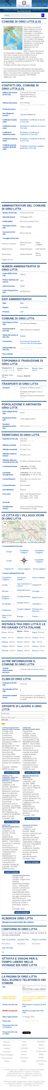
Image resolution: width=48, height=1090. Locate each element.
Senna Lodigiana (36, 53)
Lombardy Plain (23, 939)
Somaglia (35, 591)
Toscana (41, 1048)
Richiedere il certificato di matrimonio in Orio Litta (29, 133)
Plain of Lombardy (9, 939)
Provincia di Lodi (25, 10)
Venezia (35, 646)
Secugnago (6, 604)
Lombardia (24, 307)
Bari (33, 642)
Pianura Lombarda (39, 939)
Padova (20, 651)
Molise (24, 1054)
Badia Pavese (37, 597)
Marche (24, 1051)
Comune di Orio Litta (18, 318)
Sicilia (41, 1045)
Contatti (36, 1082)
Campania (7, 1051)
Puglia (24, 1061)
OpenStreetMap (33, 542)
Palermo (20, 638)
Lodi (21, 312)
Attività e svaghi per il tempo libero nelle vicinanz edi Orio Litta (20, 962)
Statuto (22, 336)
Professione (5, 713)
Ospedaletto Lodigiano (13, 53)
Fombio (35, 616)
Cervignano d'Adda (21, 578)
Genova (35, 638)
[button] (5, 523)
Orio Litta (27, 27)
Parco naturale (7, 354)
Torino (4, 638)
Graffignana (6, 610)
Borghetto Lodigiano (5, 597)
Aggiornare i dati (10, 77)
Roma (4, 632)
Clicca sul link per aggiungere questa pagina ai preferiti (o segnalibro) (34, 998)
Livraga (26, 53)
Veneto (41, 1064)
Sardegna (41, 1042)
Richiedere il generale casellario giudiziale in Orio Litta (32, 147)
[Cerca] (42, 15)
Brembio (5, 591)
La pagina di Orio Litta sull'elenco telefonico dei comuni (24, 980)
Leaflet (16, 542)
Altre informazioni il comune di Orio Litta (19, 662)
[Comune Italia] (24, 6)
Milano (19, 631)
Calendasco (36, 604)
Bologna (5, 642)
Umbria (41, 1057)
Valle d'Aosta (41, 1061)
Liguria (24, 1045)
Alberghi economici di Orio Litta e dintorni (18, 922)
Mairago (20, 616)
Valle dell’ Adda (7, 948)
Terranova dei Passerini (37, 610)
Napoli (34, 632)
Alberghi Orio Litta (17, 918)
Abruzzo (6, 1042)
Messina (5, 651)
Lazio (24, 1042)
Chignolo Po (9, 569)
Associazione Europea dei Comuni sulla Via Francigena (31, 342)
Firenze (20, 642)
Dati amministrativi (17, 299)
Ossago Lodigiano (24, 609)
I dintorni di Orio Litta (19, 929)
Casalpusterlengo (23, 596)
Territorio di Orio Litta (20, 434)
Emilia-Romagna (6, 1055)
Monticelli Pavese (23, 590)
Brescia (35, 651)
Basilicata (7, 1045)
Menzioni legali (10, 1082)
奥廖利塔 (27, 376)
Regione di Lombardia (11, 10)
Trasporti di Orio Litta (20, 383)
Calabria (6, 1048)
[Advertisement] (24, 176)
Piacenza (7, 57)
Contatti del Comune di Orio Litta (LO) (20, 87)
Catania (5, 646)
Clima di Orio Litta (16, 679)
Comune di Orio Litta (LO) (21, 21)
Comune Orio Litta (38, 10)
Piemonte (24, 1058)
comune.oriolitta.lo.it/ (28, 114)
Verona (19, 646)
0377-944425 (25, 103)
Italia (22, 303)
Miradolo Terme (23, 603)
